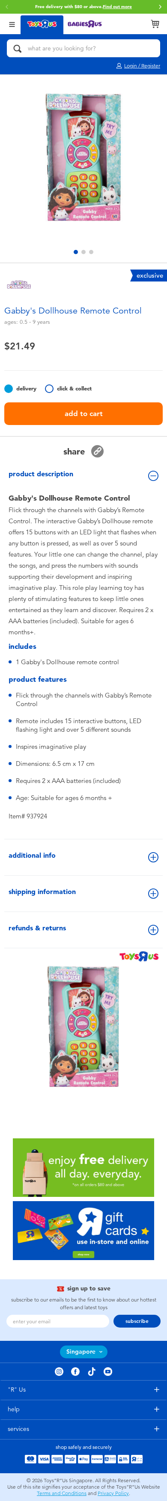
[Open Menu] (12, 23)
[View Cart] (155, 24)
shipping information (42, 892)
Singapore (80, 1351)
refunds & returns (37, 928)
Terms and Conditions (61, 1493)
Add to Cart (84, 413)
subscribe (137, 1321)
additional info (32, 855)
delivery (26, 388)
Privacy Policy (113, 1493)
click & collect (74, 388)
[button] (6, 6)
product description (41, 474)
